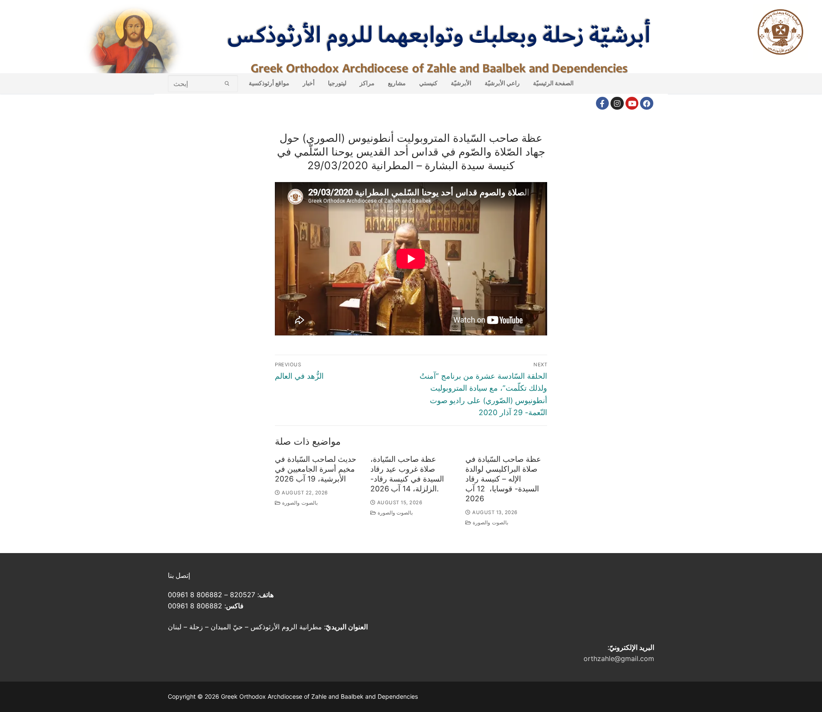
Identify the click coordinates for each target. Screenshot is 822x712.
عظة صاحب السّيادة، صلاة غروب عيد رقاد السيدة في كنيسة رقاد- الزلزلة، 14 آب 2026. (407, 474)
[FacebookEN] (646, 103)
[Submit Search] (227, 83)
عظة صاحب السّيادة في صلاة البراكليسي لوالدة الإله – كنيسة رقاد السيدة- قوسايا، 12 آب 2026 (503, 479)
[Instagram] (617, 103)
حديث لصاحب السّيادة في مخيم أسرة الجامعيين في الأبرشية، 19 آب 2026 (315, 469)
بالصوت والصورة (299, 503)
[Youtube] (632, 103)
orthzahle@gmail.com (619, 658)
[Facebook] (602, 103)
